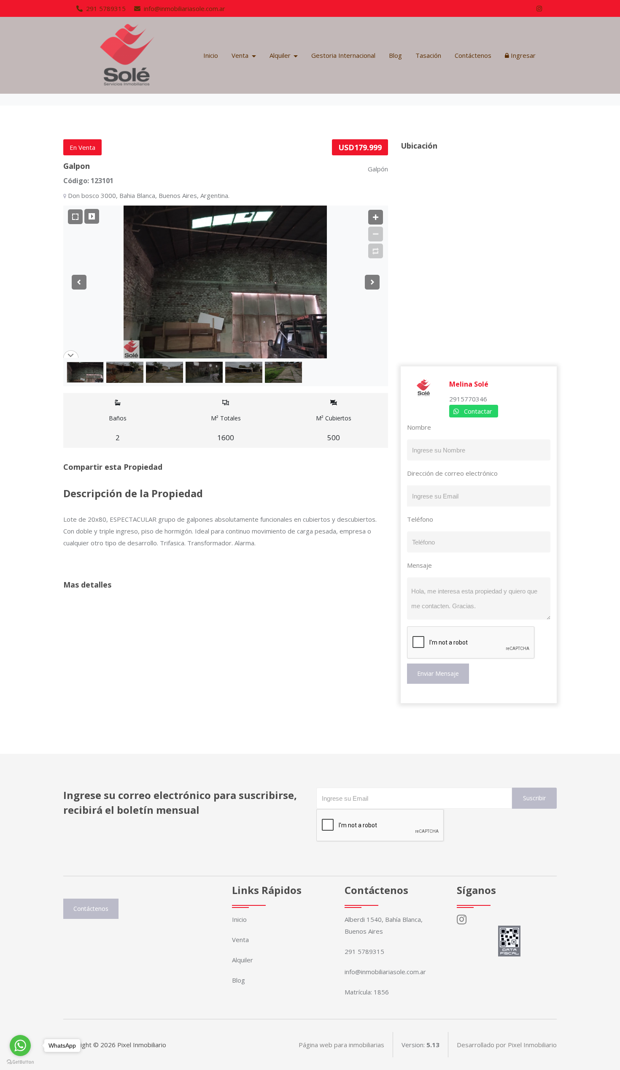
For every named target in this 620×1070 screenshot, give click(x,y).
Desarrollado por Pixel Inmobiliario (507, 1044)
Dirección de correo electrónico (452, 473)
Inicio (210, 55)
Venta (240, 939)
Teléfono (420, 519)
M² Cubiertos (333, 428)
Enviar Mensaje (438, 673)
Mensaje (419, 565)
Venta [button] (241, 55)
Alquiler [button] (281, 55)
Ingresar (522, 55)
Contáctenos (473, 55)
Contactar (478, 411)
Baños (118, 428)
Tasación (428, 55)
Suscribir (534, 798)
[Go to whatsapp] (20, 1045)
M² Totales (226, 428)
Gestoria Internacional (343, 55)
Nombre (419, 427)
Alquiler (242, 960)
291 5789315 (105, 8)
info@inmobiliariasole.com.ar (183, 8)
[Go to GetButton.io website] (20, 1061)
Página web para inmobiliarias (341, 1044)
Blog (395, 55)
